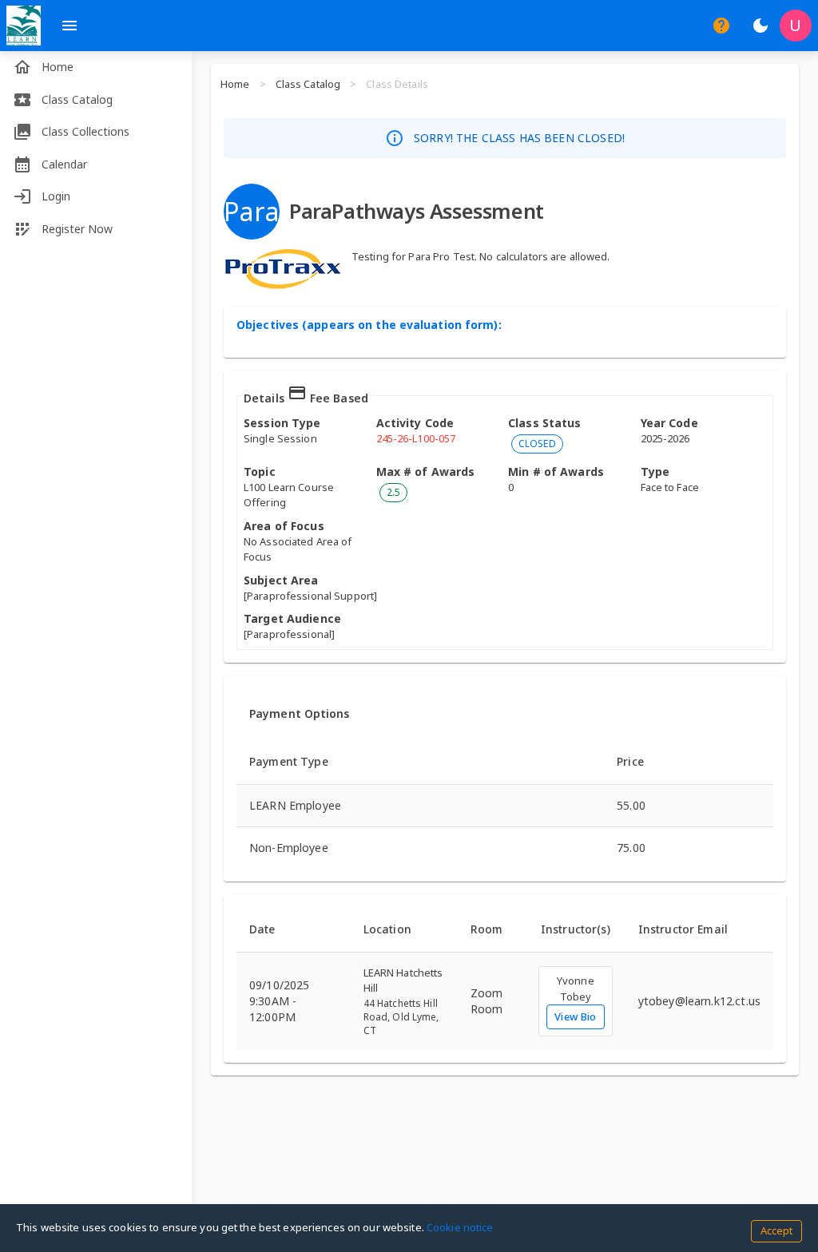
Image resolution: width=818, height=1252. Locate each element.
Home (235, 84)
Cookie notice (460, 1227)
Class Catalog (308, 84)
